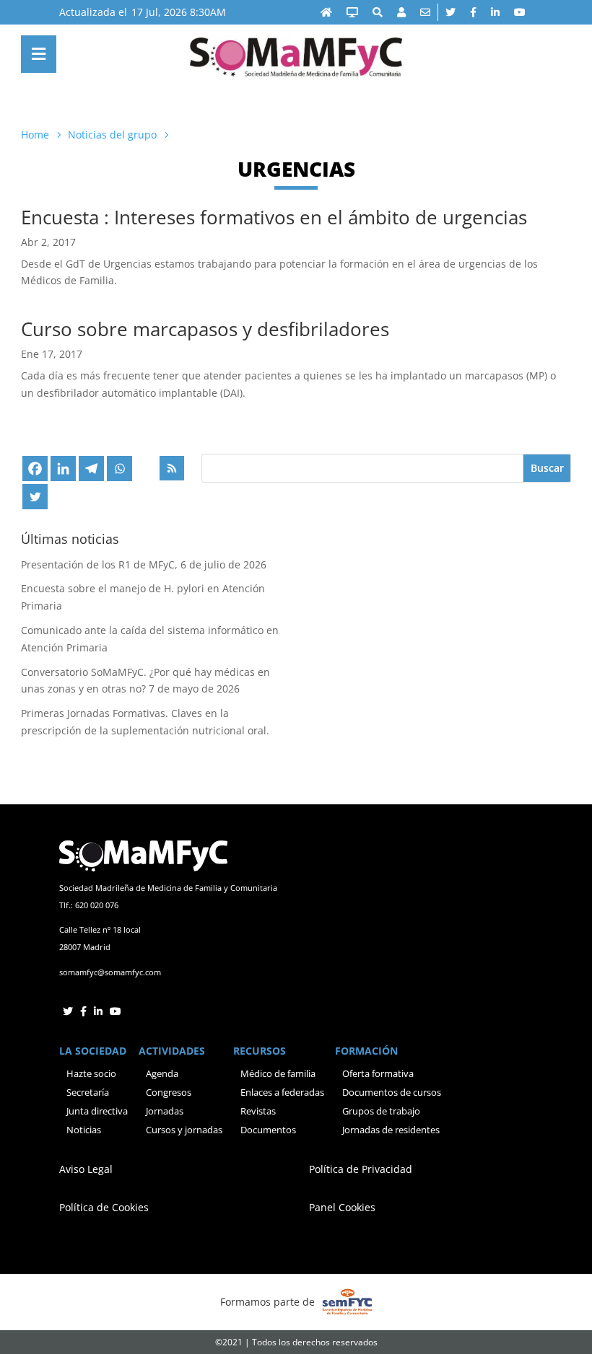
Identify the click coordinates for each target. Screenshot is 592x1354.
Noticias (83, 1129)
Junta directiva (97, 1110)
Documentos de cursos (391, 1092)
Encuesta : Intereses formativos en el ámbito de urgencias (274, 217)
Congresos (168, 1092)
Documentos (268, 1129)
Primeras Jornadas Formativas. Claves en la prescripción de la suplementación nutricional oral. (145, 721)
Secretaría (87, 1092)
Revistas (258, 1110)
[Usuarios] (401, 12)
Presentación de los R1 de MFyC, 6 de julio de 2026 (143, 564)
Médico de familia (277, 1073)
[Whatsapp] (119, 468)
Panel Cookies (342, 1207)
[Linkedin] (63, 468)
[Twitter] (35, 496)
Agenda (162, 1073)
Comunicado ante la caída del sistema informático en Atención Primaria (150, 638)
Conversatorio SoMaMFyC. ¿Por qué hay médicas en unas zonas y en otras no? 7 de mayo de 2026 (145, 680)
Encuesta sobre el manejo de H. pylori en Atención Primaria (143, 596)
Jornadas (164, 1110)
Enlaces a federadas (282, 1092)
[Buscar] (378, 12)
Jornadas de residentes (391, 1129)
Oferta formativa (378, 1073)
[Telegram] (91, 468)
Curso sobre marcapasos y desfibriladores (205, 329)
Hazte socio (91, 1073)
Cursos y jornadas (184, 1129)
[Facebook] (35, 468)
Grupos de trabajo (381, 1110)
